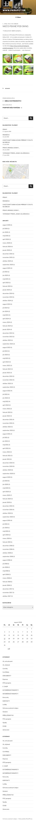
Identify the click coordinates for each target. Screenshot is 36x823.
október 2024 (7, 300)
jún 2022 (5, 398)
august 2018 (6, 560)
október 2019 (7, 513)
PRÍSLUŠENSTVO (8, 715)
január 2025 (6, 290)
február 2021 (7, 455)
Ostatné (5, 712)
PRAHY (5, 129)
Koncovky (6, 697)
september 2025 (8, 264)
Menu (19, 17)
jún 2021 (5, 441)
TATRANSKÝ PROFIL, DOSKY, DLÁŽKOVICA (16, 153)
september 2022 (8, 387)
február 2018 (7, 582)
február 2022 (7, 412)
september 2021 (8, 430)
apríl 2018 (6, 574)
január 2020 (6, 502)
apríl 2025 (6, 282)
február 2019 (7, 542)
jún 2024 (5, 311)
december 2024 (8, 293)
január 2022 (6, 416)
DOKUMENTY (7, 676)
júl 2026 (5, 228)
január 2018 (6, 585)
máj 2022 (5, 401)
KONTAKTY (6, 701)
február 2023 (7, 369)
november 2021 (7, 423)
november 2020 (8, 466)
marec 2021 (6, 452)
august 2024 (6, 304)
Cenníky (5, 668)
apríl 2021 (6, 448)
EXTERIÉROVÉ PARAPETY (11, 690)
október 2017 (7, 596)
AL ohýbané (6, 665)
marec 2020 (6, 495)
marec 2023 (6, 365)
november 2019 (7, 509)
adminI (15, 23)
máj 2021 (5, 445)
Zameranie (6, 730)
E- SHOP (5, 686)
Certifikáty (6, 672)
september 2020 (8, 473)
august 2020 (6, 477)
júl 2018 (5, 564)
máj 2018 (5, 571)
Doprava (5, 679)
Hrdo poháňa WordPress (25, 819)
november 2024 (8, 297)
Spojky (5, 722)
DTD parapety (7, 683)
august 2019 (6, 520)
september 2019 (8, 517)
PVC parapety (7, 719)
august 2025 (6, 268)
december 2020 (8, 463)
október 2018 (7, 553)
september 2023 (8, 344)
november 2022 (7, 380)
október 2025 (7, 261)
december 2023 (8, 333)
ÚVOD (4, 726)
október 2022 (7, 383)
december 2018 (7, 545)
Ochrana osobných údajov (10, 708)
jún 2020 (5, 484)
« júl (9, 648)
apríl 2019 (6, 535)
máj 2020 (5, 488)
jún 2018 (5, 567)
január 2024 (6, 329)
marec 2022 (6, 409)
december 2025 (8, 254)
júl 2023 (5, 351)
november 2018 (7, 549)
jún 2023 (5, 354)
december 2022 (7, 376)
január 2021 (6, 459)
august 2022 (6, 391)
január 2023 (6, 372)
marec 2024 (6, 322)
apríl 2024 (6, 318)
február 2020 (7, 499)
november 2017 (7, 592)
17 (4, 638)
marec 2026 (6, 243)
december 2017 (7, 589)
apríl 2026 (6, 239)
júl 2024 (5, 308)
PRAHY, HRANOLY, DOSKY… (11, 148)
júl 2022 (5, 394)
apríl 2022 (6, 405)
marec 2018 (6, 578)
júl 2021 (5, 437)
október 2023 (7, 340)
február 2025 (7, 286)
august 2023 (6, 347)
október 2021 (7, 427)
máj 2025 (5, 279)
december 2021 (7, 419)
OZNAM (7, 88)
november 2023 (8, 336)
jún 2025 (5, 275)
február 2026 (7, 246)
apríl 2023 (6, 362)
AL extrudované (7, 661)
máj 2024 (5, 315)
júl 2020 (5, 481)
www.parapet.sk (14, 10)
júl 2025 (5, 272)
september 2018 (8, 556)
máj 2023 (5, 358)
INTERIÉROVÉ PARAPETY (10, 694)
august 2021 (6, 434)
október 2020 (7, 470)
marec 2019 (6, 538)
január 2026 (6, 250)
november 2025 (8, 257)
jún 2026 (5, 232)
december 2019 (7, 506)
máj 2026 (5, 236)
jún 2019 (5, 527)
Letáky (5, 704)
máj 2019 (5, 531)
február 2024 (7, 326)
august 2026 (6, 225)
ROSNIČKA (6, 135)
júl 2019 (5, 524)
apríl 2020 (6, 491)
